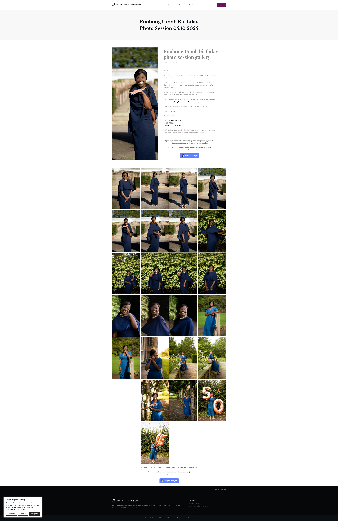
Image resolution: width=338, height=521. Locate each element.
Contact (221, 5)
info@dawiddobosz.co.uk (198, 506)
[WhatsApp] (222, 489)
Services (171, 5)
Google (177, 102)
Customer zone (208, 5)
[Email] (225, 489)
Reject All (23, 513)
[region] (23, 507)
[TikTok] (219, 489)
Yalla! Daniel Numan (166, 518)
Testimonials (194, 5)
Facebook (192, 102)
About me (182, 5)
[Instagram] (216, 489)
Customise (11, 513)
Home (163, 5)
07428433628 (194, 504)
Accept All (34, 513)
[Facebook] (212, 489)
